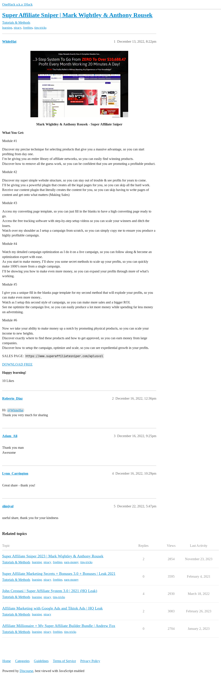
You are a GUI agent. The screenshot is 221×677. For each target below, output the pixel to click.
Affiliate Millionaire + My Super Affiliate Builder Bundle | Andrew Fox (58, 626)
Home (6, 661)
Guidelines (41, 661)
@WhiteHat (15, 410)
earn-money (71, 562)
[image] (79, 84)
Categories (22, 661)
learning (7, 27)
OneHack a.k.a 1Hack (17, 4)
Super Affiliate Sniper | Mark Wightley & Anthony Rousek (77, 15)
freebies (28, 27)
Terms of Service (64, 661)
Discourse (26, 671)
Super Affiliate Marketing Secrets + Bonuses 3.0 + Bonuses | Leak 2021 (58, 573)
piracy (17, 27)
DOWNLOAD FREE (17, 364)
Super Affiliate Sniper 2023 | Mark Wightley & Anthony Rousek (52, 556)
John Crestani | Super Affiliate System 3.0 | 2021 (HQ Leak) (49, 591)
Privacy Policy (90, 661)
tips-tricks (40, 27)
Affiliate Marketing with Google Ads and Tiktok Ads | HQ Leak (52, 608)
